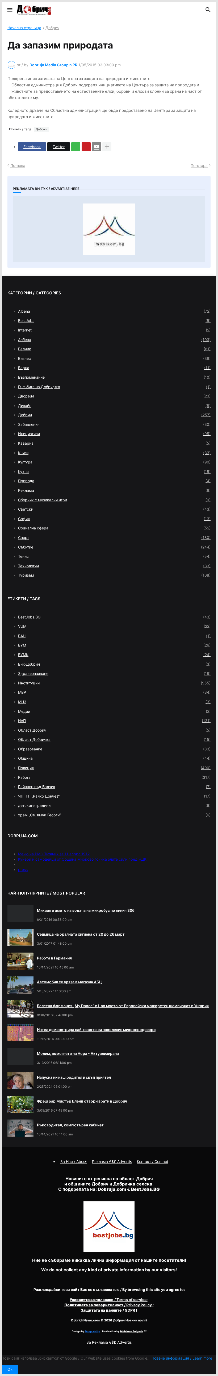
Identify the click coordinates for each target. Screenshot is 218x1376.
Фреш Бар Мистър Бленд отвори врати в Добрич (82, 1101)
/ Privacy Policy (108, 1305)
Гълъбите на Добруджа (114, 386)
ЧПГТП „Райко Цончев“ (114, 796)
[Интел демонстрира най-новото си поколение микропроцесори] (20, 1032)
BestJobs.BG (114, 617)
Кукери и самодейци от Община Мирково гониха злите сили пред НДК (82, 859)
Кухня (114, 471)
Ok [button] (9, 1369)
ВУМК (114, 654)
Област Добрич (114, 730)
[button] (9, 10)
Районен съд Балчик (114, 786)
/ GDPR (108, 1310)
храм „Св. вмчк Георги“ (114, 815)
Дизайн (114, 405)
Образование (114, 749)
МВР (114, 692)
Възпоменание (114, 377)
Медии (114, 711)
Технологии (114, 566)
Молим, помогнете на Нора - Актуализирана (78, 1053)
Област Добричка (114, 739)
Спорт (114, 537)
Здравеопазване (114, 673)
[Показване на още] (106, 146)
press (23, 869)
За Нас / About (73, 1161)
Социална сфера (114, 528)
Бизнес (114, 358)
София (114, 518)
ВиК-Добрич (114, 664)
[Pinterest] (86, 146)
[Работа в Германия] (20, 961)
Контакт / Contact (152, 1161)
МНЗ (114, 702)
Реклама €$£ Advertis (112, 1342)
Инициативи (114, 433)
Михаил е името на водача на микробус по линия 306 (86, 910)
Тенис (114, 556)
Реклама (114, 490)
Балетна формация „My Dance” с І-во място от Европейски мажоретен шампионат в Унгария (123, 1005)
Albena (114, 311)
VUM (114, 626)
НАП (114, 720)
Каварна (114, 443)
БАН (114, 636)
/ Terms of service (108, 1299)
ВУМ (114, 645)
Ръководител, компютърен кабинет (70, 1125)
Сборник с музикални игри (114, 500)
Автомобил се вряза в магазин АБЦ (69, 982)
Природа (114, 481)
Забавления (114, 424)
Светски (114, 509)
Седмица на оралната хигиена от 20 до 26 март (81, 934)
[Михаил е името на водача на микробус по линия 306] (20, 913)
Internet (114, 330)
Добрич (52, 28)
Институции (114, 683)
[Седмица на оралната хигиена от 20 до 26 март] (20, 937)
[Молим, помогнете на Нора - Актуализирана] (20, 1056)
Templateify (92, 1331)
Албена (114, 339)
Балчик (114, 349)
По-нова (17, 165)
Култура (114, 462)
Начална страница (24, 28)
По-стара (199, 165)
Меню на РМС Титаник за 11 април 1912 (54, 854)
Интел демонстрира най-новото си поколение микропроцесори (96, 1029)
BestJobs (114, 320)
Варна (114, 367)
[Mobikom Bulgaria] (109, 229)
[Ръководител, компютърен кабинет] (20, 1128)
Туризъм (114, 575)
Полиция (114, 768)
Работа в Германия (54, 958)
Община (114, 758)
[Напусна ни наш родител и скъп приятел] (20, 1080)
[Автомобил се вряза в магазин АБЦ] (20, 985)
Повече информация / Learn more (182, 1358)
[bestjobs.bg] (109, 1251)
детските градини (114, 805)
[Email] (96, 146)
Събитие (114, 547)
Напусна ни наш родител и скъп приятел (74, 1077)
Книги (114, 452)
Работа (114, 777)
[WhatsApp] (75, 146)
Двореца (114, 396)
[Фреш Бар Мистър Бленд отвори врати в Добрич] (20, 1104)
